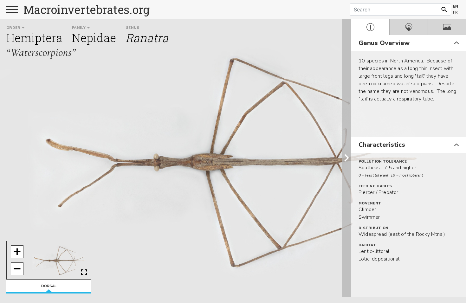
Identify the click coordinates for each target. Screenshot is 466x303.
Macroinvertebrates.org (86, 9)
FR (455, 12)
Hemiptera (34, 37)
